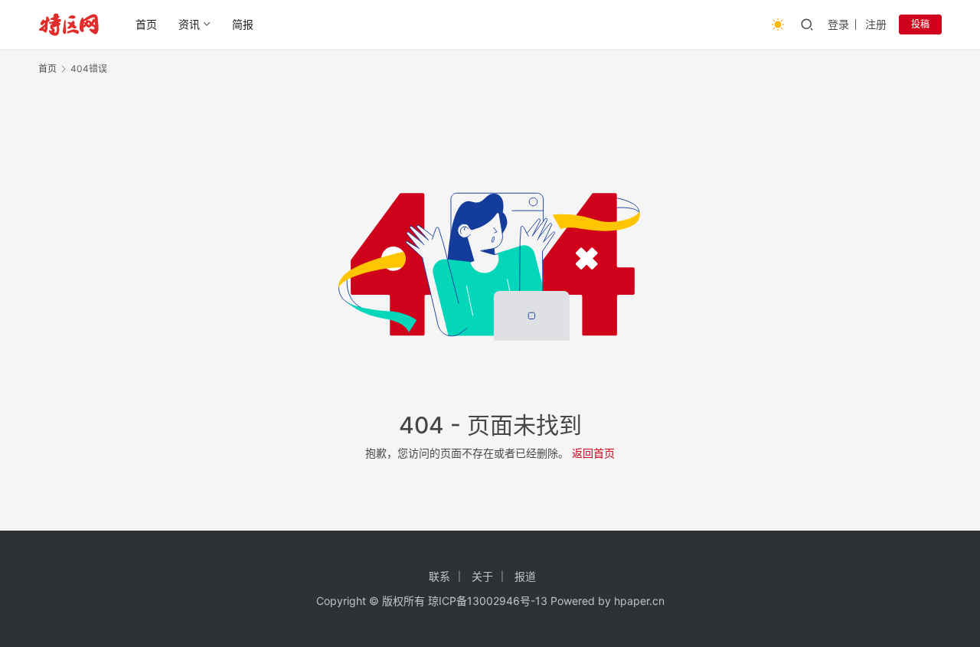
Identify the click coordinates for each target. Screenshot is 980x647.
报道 (525, 576)
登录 (838, 24)
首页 (146, 24)
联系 (439, 576)
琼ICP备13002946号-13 (487, 600)
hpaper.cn (639, 600)
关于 (482, 576)
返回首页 (593, 452)
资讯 (189, 24)
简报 (242, 24)
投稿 (920, 24)
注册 (876, 24)
